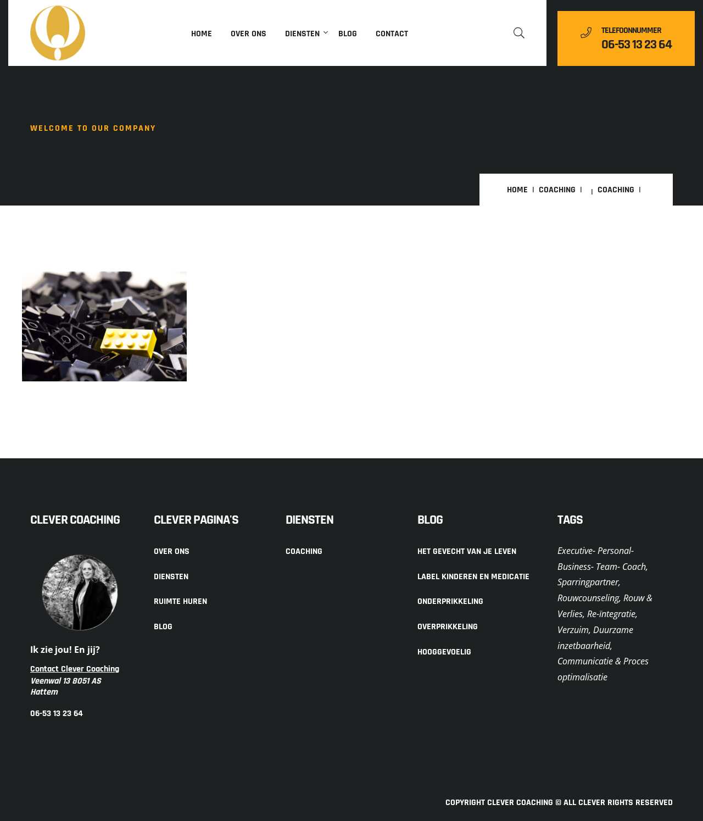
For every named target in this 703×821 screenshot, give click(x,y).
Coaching (557, 190)
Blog (347, 34)
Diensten (302, 34)
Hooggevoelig (444, 652)
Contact (392, 34)
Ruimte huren (180, 601)
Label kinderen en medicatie (473, 577)
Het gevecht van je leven (466, 551)
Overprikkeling (447, 627)
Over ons (248, 34)
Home (201, 34)
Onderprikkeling (450, 601)
